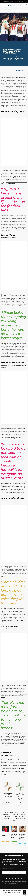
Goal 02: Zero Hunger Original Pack (8, 795)
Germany (6, 759)
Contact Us (3, 881)
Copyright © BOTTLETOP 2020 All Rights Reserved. (14, 883)
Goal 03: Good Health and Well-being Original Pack (20, 796)
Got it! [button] (24, 892)
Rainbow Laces (4, 435)
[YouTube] (18, 878)
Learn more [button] (4, 893)
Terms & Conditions (24, 881)
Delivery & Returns (19, 881)
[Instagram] (12, 878)
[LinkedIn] (21, 878)
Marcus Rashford (4, 93)
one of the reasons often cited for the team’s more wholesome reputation (14, 696)
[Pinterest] (15, 878)
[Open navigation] (1, 4)
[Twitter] (9, 878)
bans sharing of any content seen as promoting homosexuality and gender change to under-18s (13, 767)
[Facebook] (6, 878)
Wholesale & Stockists (7, 881)
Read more (5, 841)
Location (16, 881)
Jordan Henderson (5, 95)
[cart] (26, 4)
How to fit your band (12, 881)
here (14, 820)
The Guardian (4, 100)
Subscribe (14, 872)
